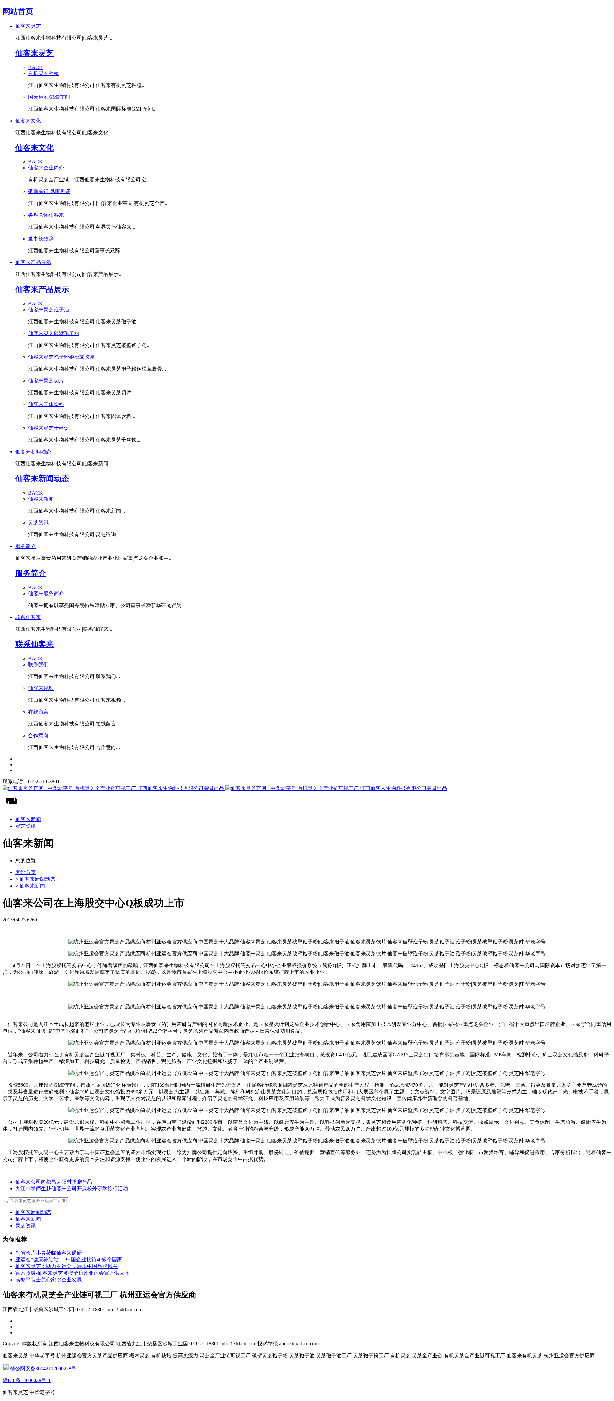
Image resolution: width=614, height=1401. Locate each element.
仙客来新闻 (32, 885)
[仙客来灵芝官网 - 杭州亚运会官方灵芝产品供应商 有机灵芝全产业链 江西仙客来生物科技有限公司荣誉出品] (307, 788)
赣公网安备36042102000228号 (42, 1368)
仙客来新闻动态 (37, 879)
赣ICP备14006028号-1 (27, 1380)
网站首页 (18, 11)
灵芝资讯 (25, 1225)
